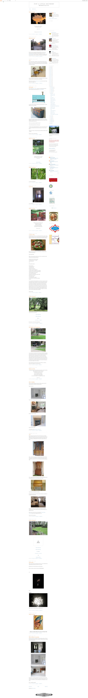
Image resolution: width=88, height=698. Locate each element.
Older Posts (46, 686)
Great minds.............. (32, 87)
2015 (50, 80)
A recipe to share (32, 234)
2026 (50, 67)
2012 (50, 83)
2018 (50, 76)
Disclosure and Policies (52, 148)
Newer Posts (30, 686)
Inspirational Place (38, 557)
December (52, 87)
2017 (50, 77)
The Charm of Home (52, 164)
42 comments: (40, 558)
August (52, 91)
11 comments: (40, 163)
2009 (50, 123)
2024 (50, 69)
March (51, 119)
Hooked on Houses (34, 88)
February (52, 120)
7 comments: (40, 683)
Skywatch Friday (52, 160)
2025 (50, 68)
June (51, 115)
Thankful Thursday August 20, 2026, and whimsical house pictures (54, 158)
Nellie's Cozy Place (52, 157)
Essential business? (53, 32)
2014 (50, 81)
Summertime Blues (53, 58)
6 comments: (40, 204)
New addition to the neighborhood (34, 327)
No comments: (40, 56)
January (52, 121)
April (51, 118)
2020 (50, 74)
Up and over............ (32, 186)
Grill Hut (52, 51)
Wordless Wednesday (38, 316)
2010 (50, 86)
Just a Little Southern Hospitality (44, 4)
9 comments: (40, 230)
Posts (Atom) (33, 688)
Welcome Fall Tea (53, 38)
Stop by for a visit (32, 38)
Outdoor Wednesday (32, 167)
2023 (50, 70)
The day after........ (32, 562)
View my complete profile (53, 18)
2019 (50, 75)
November (52, 88)
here (38, 318)
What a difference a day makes (34, 637)
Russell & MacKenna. (41, 89)
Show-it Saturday (32, 382)
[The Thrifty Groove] (55, 243)
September (52, 90)
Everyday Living (52, 166)
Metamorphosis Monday (37, 429)
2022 (50, 71)
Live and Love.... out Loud (38, 553)
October (52, 89)
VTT (29, 60)
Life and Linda (52, 170)
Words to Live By (32, 12)
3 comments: (40, 182)
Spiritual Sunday (38, 162)
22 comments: (40, 516)
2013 (50, 82)
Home (38, 686)
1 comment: (40, 134)
